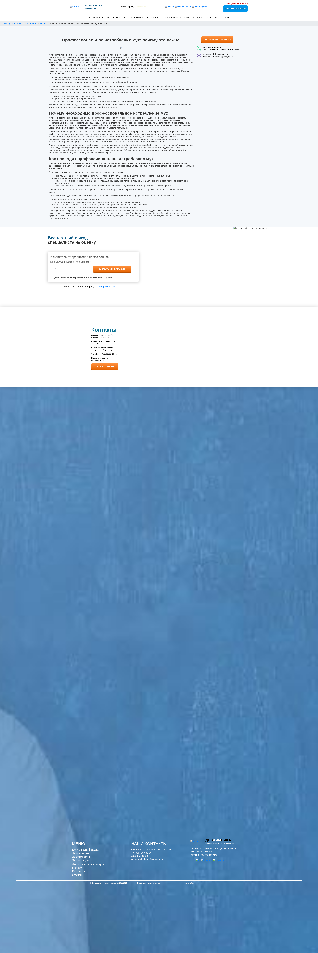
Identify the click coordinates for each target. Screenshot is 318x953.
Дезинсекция (119, 17)
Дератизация (153, 17)
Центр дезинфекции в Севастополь (19, 24)
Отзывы (225, 17)
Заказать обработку (235, 9)
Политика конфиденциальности (149, 883)
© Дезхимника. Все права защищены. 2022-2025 (108, 883)
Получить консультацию (217, 39)
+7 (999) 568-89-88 (237, 3)
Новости (197, 17)
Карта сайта (189, 883)
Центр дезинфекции (99, 17)
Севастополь (142, 7)
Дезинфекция (137, 17)
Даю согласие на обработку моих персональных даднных (85, 278)
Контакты (212, 17)
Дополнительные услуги (177, 17)
